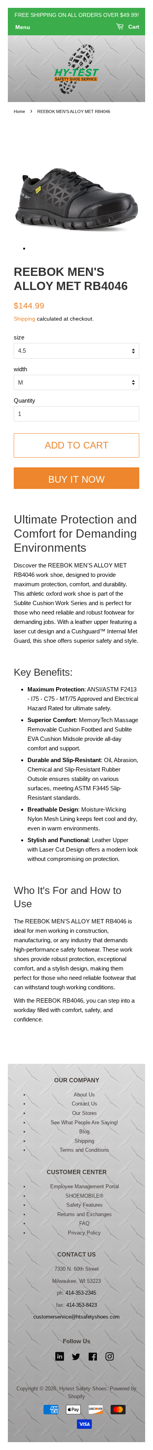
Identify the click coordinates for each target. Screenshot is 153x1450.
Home (19, 111)
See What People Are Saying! (84, 1122)
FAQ (84, 1223)
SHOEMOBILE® (85, 1196)
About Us (84, 1095)
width (20, 369)
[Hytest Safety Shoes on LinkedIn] (59, 1358)
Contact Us (84, 1104)
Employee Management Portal (84, 1186)
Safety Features (84, 1205)
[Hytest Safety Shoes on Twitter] (76, 1358)
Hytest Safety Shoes (83, 1389)
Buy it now (76, 479)
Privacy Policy (84, 1233)
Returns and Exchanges (84, 1214)
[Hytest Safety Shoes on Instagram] (109, 1358)
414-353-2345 (81, 1293)
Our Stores (84, 1113)
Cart (133, 27)
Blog (84, 1131)
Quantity (24, 400)
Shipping (24, 319)
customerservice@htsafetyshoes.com (76, 1317)
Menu (22, 27)
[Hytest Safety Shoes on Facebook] (92, 1358)
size (19, 337)
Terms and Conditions (84, 1150)
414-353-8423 (81, 1305)
